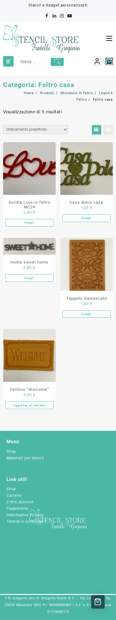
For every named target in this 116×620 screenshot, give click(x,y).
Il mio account (20, 502)
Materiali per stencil (25, 458)
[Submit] (57, 62)
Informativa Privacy (25, 515)
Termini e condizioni (25, 521)
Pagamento (17, 508)
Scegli (29, 222)
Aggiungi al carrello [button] (29, 405)
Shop (11, 451)
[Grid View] (96, 129)
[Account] (97, 61)
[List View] (108, 129)
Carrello (13, 495)
